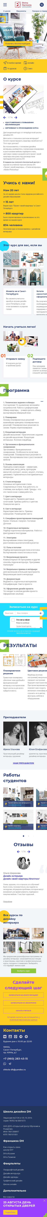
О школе (6, 11)
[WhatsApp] (4, 1063)
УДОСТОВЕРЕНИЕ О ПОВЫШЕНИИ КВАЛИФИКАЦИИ (19, 123)
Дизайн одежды (10, 1177)
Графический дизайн (12, 1180)
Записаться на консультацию (23, 995)
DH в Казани (9, 1153)
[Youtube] (10, 1036)
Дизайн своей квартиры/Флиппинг (21, 878)
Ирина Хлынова (11, 749)
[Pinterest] (15, 1036)
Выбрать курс (23, 970)
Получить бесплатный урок (17, 43)
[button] (4, 117)
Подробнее (7, 901)
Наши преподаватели (23, 763)
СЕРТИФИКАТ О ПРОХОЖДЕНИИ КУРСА (21, 128)
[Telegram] (21, 1036)
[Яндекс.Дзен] (26, 1036)
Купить (8, 50)
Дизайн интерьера (13, 875)
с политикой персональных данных (28, 632)
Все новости (8, 1197)
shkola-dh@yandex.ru (14, 1069)
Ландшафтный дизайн (13, 1169)
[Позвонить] (42, 5)
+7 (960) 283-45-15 (15, 1058)
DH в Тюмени (9, 1157)
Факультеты (21, 11)
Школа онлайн (10, 1184)
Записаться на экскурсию (23, 1003)
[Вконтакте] (4, 1036)
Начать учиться (23, 1011)
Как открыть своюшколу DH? (11, 1148)
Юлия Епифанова (38, 749)
